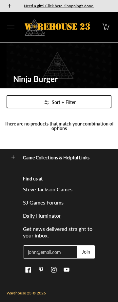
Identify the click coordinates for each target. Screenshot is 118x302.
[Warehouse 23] (57, 27)
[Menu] (10, 27)
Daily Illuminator (42, 215)
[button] (105, 27)
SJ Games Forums (43, 202)
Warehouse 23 (19, 292)
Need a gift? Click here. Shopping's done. (59, 5)
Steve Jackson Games (47, 189)
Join (86, 252)
